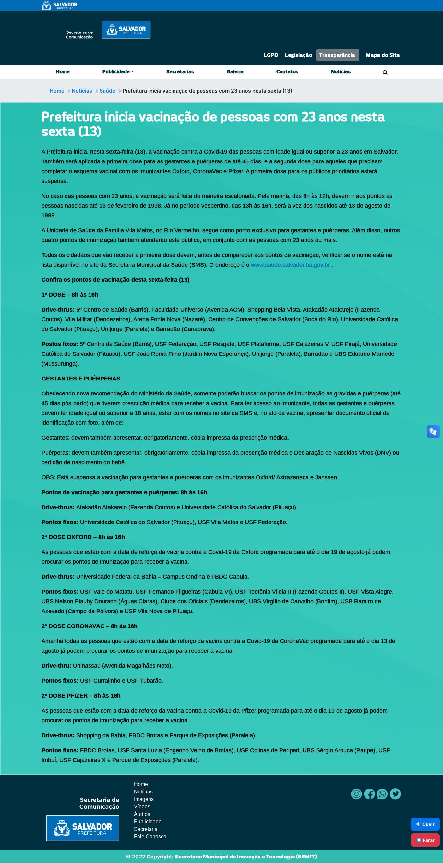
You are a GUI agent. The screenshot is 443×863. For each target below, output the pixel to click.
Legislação (298, 55)
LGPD (271, 55)
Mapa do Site (383, 55)
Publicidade (116, 72)
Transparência (337, 55)
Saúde (107, 90)
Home (63, 72)
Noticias (341, 72)
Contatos (287, 72)
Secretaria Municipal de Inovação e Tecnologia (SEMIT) (246, 856)
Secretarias (180, 72)
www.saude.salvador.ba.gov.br (290, 265)
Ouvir (428, 824)
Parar (428, 840)
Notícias (82, 90)
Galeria (235, 72)
